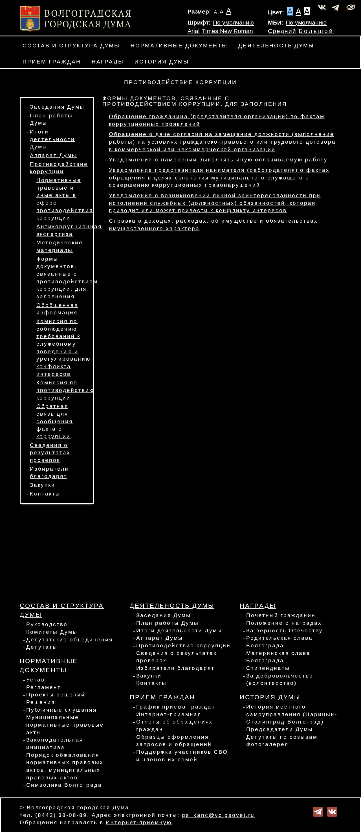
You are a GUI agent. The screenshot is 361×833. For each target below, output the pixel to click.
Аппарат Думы (53, 155)
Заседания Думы (57, 107)
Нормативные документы (179, 46)
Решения (40, 702)
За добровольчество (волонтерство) (279, 679)
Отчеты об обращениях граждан (174, 725)
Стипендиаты (268, 668)
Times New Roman (227, 31)
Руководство (47, 624)
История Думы (162, 62)
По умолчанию (233, 22)
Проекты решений (55, 695)
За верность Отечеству (284, 630)
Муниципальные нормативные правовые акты (65, 724)
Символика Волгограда (64, 785)
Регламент (43, 687)
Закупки (42, 485)
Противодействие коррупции (183, 645)
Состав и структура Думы (71, 46)
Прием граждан (52, 62)
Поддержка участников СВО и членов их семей (182, 755)
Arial (194, 31)
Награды (108, 62)
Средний (282, 31)
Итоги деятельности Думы (52, 139)
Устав (35, 680)
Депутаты (42, 647)
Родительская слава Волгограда (279, 641)
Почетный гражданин (281, 615)
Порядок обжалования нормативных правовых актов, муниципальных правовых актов (65, 766)
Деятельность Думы (276, 46)
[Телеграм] (318, 811)
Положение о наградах (284, 623)
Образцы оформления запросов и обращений (174, 740)
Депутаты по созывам (282, 737)
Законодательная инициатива (54, 743)
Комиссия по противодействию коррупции (65, 390)
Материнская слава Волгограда (278, 657)
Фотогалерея (267, 744)
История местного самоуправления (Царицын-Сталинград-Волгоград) (291, 714)
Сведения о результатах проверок (50, 452)
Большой (316, 31)
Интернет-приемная (168, 714)
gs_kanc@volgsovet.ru (218, 815)
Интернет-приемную (139, 822)
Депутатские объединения (69, 640)
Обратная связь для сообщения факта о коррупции (54, 421)
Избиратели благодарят (175, 668)
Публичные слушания (61, 710)
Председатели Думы (279, 729)
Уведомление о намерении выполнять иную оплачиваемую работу (218, 160)
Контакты (45, 494)
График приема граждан (175, 707)
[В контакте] (332, 811)
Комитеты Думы (52, 632)
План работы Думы (167, 623)
